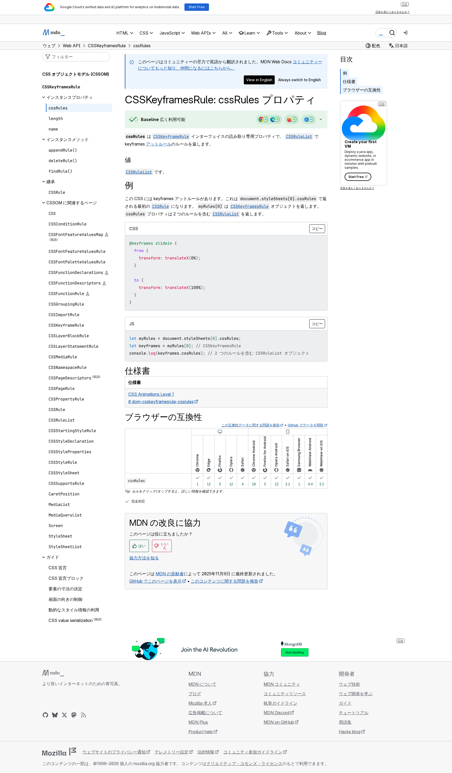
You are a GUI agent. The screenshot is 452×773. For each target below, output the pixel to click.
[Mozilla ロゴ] (59, 752)
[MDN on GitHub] (45, 715)
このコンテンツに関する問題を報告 (224, 581)
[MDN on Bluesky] (55, 715)
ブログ (194, 693)
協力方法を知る (144, 558)
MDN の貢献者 (170, 573)
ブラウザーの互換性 (362, 90)
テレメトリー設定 (171, 752)
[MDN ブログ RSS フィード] (83, 715)
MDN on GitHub (279, 722)
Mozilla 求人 (200, 703)
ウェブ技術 (349, 684)
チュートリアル (353, 712)
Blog (321, 32)
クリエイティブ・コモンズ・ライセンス (244, 763)
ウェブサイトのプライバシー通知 (114, 752)
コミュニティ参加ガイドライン (252, 752)
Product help (200, 731)
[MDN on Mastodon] (74, 715)
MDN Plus (198, 722)
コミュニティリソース (285, 693)
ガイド (345, 703)
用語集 (345, 722)
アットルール (158, 144)
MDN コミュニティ (282, 684)
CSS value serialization (71, 620)
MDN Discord (276, 712)
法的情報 (205, 752)
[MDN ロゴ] (53, 673)
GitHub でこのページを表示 (155, 581)
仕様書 (349, 81)
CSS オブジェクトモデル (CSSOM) (75, 74)
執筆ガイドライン (280, 703)
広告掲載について (205, 712)
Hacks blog (349, 731)
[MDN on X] (64, 715)
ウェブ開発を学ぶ (356, 693)
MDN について (202, 684)
